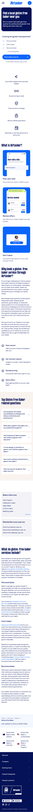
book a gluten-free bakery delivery (17, 569)
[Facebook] (3, 805)
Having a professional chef (10, 625)
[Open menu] (3, 3)
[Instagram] (6, 805)
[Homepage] (16, 3)
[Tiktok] (9, 804)
